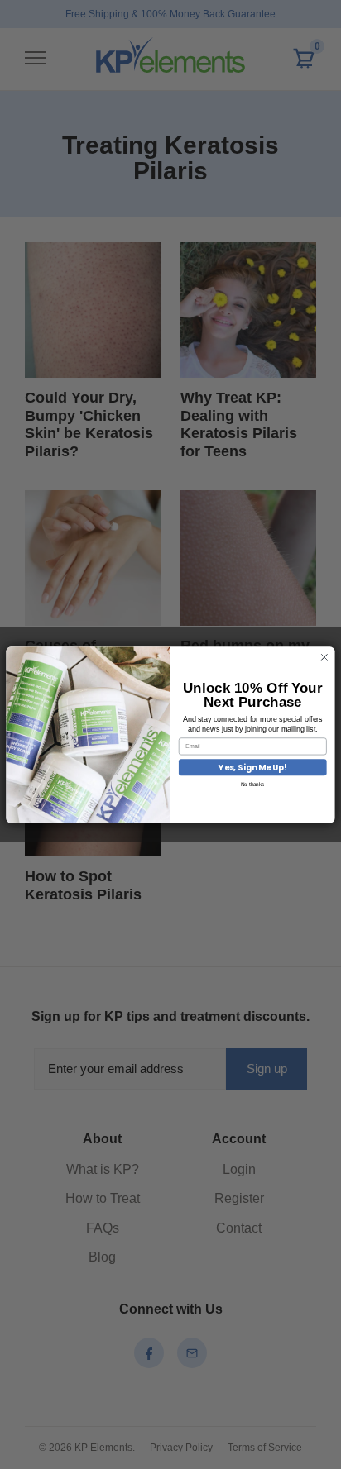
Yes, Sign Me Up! (252, 767)
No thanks (253, 783)
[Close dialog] (324, 657)
